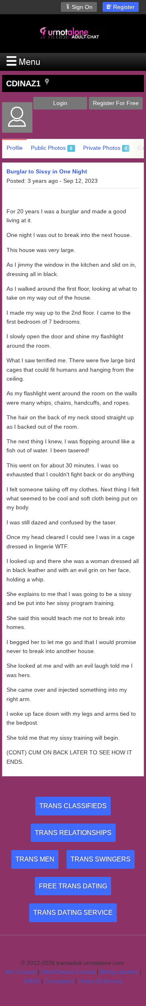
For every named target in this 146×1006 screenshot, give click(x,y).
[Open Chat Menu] (73, 62)
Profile (14, 148)
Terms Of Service (100, 981)
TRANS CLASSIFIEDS (73, 805)
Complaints (59, 981)
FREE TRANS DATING (73, 886)
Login (60, 103)
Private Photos (105, 148)
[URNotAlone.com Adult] (73, 33)
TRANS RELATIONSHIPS (73, 832)
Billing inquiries (119, 972)
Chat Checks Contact (68, 972)
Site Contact (20, 972)
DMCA (32, 981)
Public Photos (51, 148)
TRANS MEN (34, 859)
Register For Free (116, 103)
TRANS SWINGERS (101, 859)
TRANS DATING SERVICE (73, 912)
